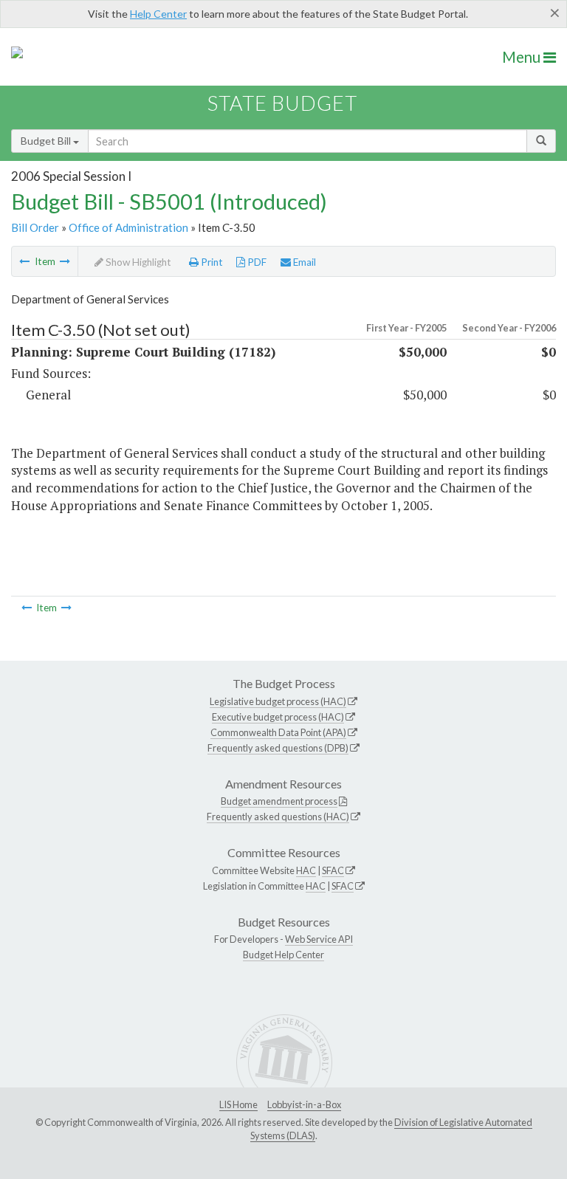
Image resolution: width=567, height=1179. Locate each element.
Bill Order (35, 227)
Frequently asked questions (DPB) (277, 748)
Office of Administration (128, 227)
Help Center (158, 13)
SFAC (333, 870)
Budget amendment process (279, 801)
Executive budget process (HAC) (278, 717)
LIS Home (238, 1104)
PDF (256, 262)
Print (211, 262)
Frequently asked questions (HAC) (278, 816)
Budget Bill (47, 140)
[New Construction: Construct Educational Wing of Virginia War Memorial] (24, 261)
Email (303, 262)
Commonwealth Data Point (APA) (278, 732)
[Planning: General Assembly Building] (65, 261)
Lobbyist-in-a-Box (304, 1104)
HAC (306, 870)
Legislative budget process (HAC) (278, 701)
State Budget (282, 103)
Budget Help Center (283, 954)
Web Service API (319, 939)
